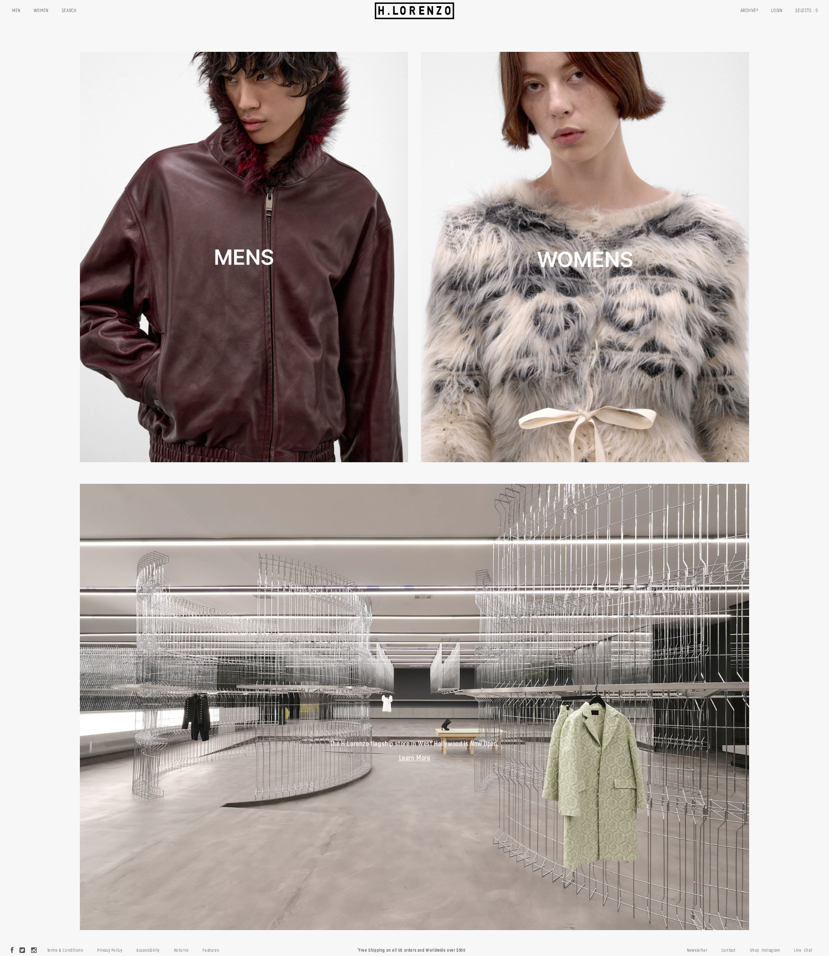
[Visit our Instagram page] (34, 950)
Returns (181, 950)
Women (41, 10)
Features (211, 950)
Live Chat (803, 950)
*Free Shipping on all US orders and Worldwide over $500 (412, 950)
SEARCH (69, 10)
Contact (728, 950)
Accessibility (148, 950)
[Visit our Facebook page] (12, 950)
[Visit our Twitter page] (22, 950)
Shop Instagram (765, 950)
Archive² (749, 10)
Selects (806, 10)
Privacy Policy (109, 950)
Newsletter (697, 950)
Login (776, 10)
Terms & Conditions (65, 950)
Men (16, 10)
